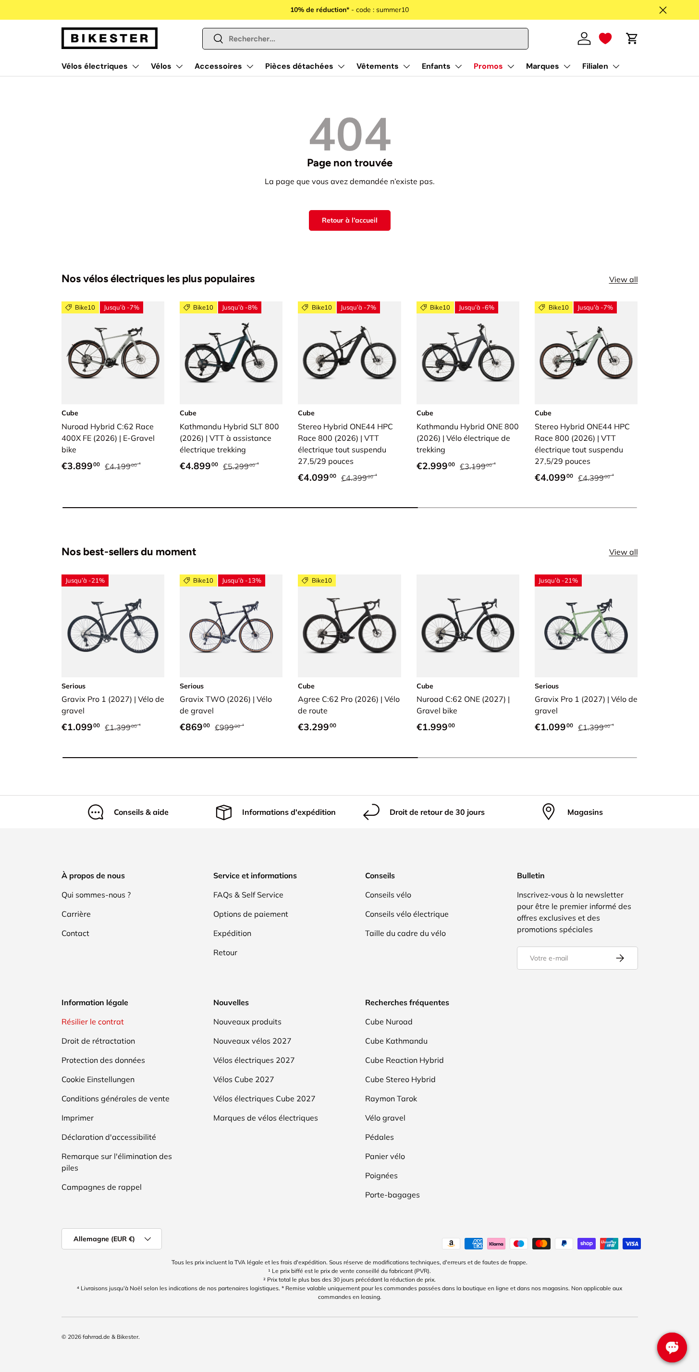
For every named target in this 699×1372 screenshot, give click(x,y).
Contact (75, 933)
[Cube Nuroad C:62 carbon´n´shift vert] (468, 625)
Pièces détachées (299, 66)
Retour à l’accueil (350, 220)
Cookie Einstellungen (98, 1079)
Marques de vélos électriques (265, 1118)
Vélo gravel (385, 1118)
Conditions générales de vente (115, 1098)
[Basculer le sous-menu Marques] (567, 66)
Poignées (381, 1175)
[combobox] (365, 39)
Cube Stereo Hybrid (400, 1079)
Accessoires (218, 66)
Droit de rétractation (98, 1041)
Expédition (232, 933)
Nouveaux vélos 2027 (252, 1041)
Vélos (161, 66)
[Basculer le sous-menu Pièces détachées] (341, 66)
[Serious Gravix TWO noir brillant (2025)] (231, 625)
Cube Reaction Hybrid (404, 1060)
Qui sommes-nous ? (96, 894)
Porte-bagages (392, 1194)
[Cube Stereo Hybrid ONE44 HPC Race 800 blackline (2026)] (349, 352)
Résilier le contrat (92, 1021)
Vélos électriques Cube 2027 (264, 1098)
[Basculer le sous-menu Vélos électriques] (135, 66)
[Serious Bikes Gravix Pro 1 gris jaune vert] (586, 625)
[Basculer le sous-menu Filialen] (616, 66)
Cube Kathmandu (396, 1041)
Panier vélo (385, 1156)
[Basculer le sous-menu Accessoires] (250, 66)
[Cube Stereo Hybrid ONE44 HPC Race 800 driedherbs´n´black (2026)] (586, 352)
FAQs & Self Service (248, 894)
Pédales (379, 1137)
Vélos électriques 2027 (254, 1060)
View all (623, 279)
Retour (225, 952)
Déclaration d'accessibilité (108, 1137)
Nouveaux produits (247, 1021)
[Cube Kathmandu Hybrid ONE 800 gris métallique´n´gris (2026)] (468, 352)
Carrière (76, 914)
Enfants (436, 66)
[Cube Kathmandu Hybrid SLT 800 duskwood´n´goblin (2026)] (231, 352)
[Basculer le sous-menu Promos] (510, 66)
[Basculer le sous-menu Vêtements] (406, 66)
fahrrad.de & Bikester (110, 1336)
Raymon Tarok (391, 1098)
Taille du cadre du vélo (405, 933)
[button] (605, 38)
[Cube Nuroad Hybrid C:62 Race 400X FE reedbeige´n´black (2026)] (112, 352)
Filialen (595, 66)
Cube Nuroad (389, 1021)
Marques (542, 66)
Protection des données (103, 1060)
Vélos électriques (94, 66)
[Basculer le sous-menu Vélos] (179, 66)
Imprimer (77, 1118)
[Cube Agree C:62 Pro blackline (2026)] (349, 625)
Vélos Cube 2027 (243, 1079)
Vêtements (377, 66)
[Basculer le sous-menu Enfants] (458, 66)
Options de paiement (250, 914)
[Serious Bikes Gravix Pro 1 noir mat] (112, 625)
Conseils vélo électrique (407, 914)
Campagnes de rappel (101, 1187)
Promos (488, 66)
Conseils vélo (388, 894)
